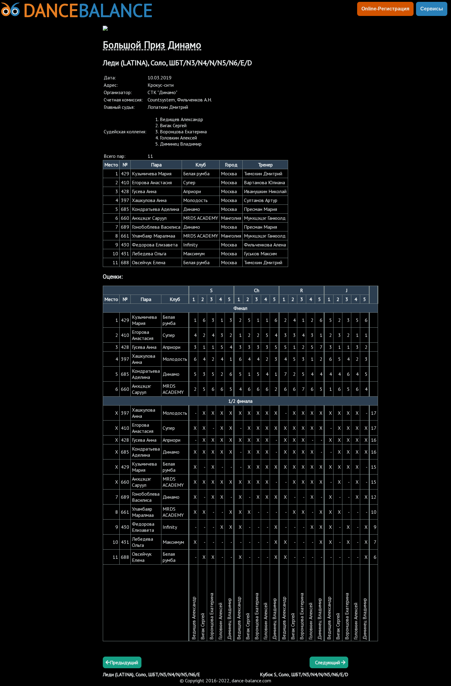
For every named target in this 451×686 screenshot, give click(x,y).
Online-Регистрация (385, 8)
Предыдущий (124, 662)
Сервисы (431, 8)
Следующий (328, 662)
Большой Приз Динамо (152, 44)
